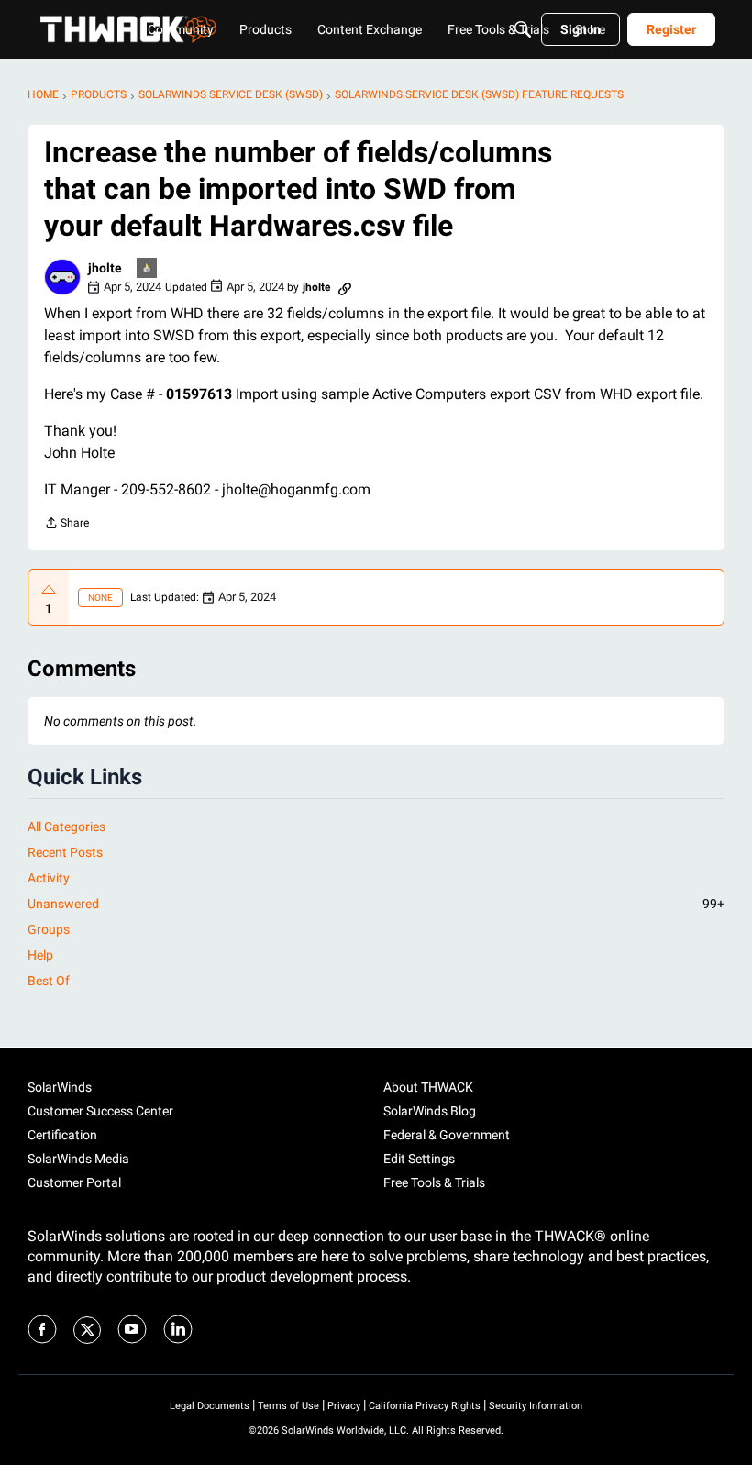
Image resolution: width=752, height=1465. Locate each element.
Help (40, 955)
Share (66, 525)
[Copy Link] (345, 287)
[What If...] (148, 269)
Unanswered (376, 903)
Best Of (49, 980)
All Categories (66, 826)
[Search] (522, 29)
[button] (62, 277)
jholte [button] (105, 268)
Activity (49, 878)
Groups (49, 929)
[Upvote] (49, 590)
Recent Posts (65, 852)
